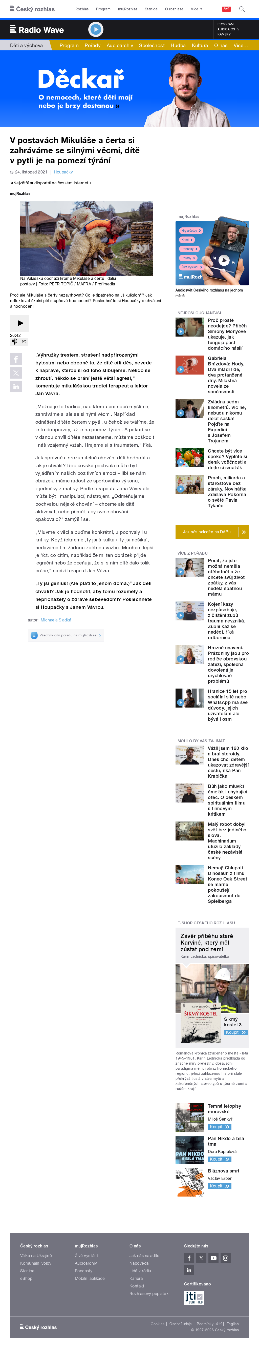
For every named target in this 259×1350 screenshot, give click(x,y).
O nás (221, 45)
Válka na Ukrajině (36, 1255)
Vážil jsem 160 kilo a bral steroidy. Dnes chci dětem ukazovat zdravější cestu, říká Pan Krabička (228, 762)
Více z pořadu (193, 553)
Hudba (178, 45)
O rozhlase (174, 9)
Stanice (151, 9)
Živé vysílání (190, 267)
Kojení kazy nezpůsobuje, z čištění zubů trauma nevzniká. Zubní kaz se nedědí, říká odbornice (226, 620)
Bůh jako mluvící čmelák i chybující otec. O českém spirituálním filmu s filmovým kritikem (227, 800)
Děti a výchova (26, 45)
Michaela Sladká (56, 620)
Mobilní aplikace (90, 1278)
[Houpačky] (129, 88)
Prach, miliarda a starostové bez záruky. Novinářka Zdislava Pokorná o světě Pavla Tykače (227, 491)
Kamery (224, 34)
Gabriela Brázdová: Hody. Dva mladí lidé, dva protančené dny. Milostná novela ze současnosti (226, 375)
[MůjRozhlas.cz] (20, 194)
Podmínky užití (209, 1324)
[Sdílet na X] (16, 373)
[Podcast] (14, 342)
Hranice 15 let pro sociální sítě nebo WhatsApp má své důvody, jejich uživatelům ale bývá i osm (228, 705)
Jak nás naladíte (145, 1255)
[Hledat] (242, 9)
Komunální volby (35, 1263)
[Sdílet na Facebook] (16, 359)
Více (241, 45)
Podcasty (84, 1270)
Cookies (157, 1324)
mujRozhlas (128, 9)
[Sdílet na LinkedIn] (16, 386)
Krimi (185, 240)
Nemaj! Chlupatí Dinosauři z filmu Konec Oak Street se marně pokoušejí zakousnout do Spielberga (227, 884)
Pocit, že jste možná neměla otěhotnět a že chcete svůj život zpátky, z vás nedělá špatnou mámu (226, 577)
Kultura (200, 45)
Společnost (152, 45)
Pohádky (187, 249)
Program (103, 9)
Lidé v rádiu (140, 1270)
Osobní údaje (180, 1324)
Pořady (93, 45)
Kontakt (137, 1286)
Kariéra (136, 1278)
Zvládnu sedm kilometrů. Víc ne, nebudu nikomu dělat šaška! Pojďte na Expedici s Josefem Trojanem (227, 421)
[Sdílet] (23, 342)
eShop (26, 1278)
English (233, 1324)
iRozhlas (82, 9)
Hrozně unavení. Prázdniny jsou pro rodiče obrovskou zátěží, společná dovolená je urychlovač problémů (228, 664)
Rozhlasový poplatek (149, 1293)
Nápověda (139, 1263)
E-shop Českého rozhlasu (206, 923)
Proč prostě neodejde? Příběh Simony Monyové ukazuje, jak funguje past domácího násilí (227, 334)
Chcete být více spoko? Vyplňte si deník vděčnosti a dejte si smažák (227, 459)
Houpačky (63, 172)
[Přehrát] (19, 323)
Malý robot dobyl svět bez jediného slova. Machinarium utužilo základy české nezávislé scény (227, 840)
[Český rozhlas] (32, 9)
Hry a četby (189, 230)
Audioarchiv (228, 29)
